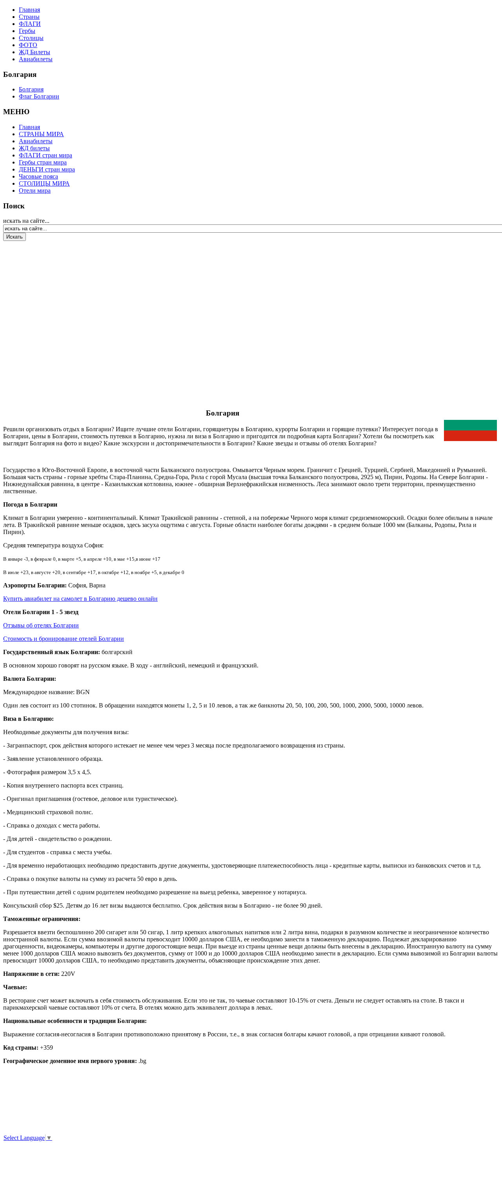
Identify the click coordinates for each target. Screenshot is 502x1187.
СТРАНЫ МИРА (41, 134)
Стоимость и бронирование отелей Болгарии (63, 638)
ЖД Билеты (34, 52)
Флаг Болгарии (39, 96)
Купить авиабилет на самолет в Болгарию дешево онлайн (80, 598)
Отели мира (35, 190)
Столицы (31, 38)
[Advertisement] (50, 319)
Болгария (31, 89)
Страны (29, 16)
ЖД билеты (34, 148)
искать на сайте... (26, 220)
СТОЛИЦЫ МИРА (44, 183)
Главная (29, 9)
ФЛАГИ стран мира (45, 155)
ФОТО (28, 45)
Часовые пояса (38, 176)
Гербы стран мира (43, 162)
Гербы (27, 30)
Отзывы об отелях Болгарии (41, 625)
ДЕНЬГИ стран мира (47, 169)
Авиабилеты (36, 59)
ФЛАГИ (30, 23)
